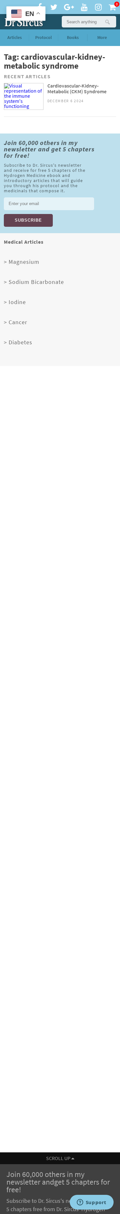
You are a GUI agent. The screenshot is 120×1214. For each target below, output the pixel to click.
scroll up (58, 1158)
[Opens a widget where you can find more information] (91, 1203)
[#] (22, 21)
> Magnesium (21, 262)
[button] (107, 21)
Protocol (43, 37)
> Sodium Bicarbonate (34, 282)
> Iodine (15, 302)
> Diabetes (18, 342)
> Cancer (15, 322)
